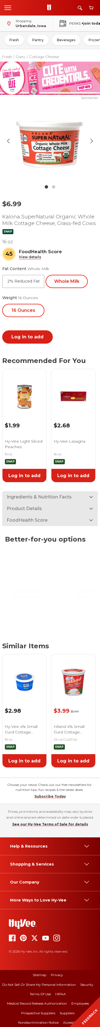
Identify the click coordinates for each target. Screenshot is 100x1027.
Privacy (57, 975)
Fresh (14, 40)
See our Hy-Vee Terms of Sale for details (50, 824)
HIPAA (60, 994)
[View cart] (91, 7)
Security (86, 984)
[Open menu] (7, 7)
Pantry (38, 40)
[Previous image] (8, 141)
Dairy (20, 56)
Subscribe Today (50, 796)
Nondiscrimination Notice (38, 1022)
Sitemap (39, 975)
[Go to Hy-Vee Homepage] (50, 7)
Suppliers (67, 1013)
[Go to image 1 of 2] (46, 187)
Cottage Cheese (44, 56)
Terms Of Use (40, 994)
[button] (30, 257)
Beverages (66, 40)
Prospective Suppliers (38, 1013)
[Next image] (91, 141)
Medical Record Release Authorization (37, 1003)
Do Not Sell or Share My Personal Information (39, 984)
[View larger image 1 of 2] (50, 141)
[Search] (80, 8)
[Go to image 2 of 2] (53, 187)
